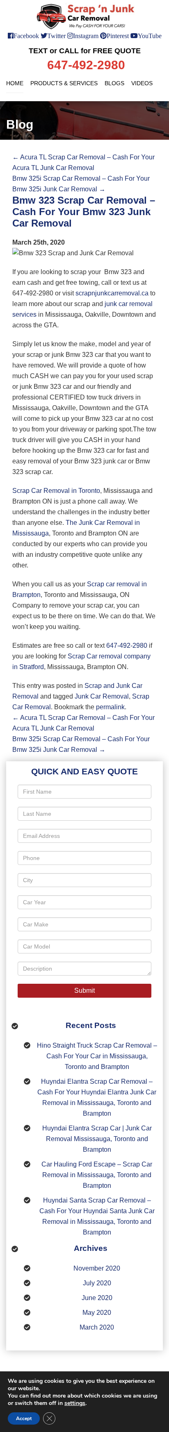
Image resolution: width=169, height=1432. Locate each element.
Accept (24, 1418)
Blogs (114, 83)
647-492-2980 (126, 645)
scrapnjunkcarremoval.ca (111, 293)
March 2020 (97, 1327)
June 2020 (97, 1297)
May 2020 (96, 1312)
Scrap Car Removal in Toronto (56, 490)
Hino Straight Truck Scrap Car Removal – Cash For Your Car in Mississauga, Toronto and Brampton (97, 1056)
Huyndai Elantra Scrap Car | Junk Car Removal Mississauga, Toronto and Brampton (97, 1139)
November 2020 (96, 1268)
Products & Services (64, 83)
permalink (110, 707)
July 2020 (97, 1283)
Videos (142, 83)
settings (74, 1403)
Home (14, 83)
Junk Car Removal (102, 696)
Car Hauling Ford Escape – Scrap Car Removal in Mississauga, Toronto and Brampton (96, 1175)
